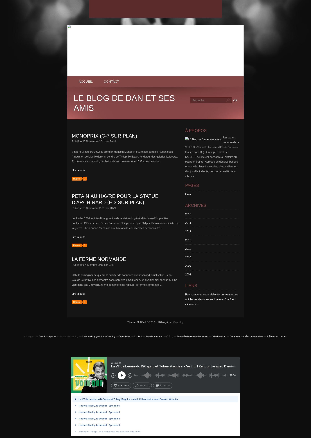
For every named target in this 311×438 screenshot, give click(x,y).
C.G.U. (169, 336)
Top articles (124, 336)
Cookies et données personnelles (246, 336)
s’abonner (123, 386)
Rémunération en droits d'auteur (192, 336)
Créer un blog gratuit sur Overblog (98, 336)
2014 (188, 222)
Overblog (178, 322)
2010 (188, 257)
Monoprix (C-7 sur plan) (104, 136)
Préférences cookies (277, 336)
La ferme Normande (99, 259)
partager (144, 386)
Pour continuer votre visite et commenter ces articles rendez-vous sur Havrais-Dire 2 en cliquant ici (211, 299)
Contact (111, 81)
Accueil (86, 81)
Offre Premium (219, 336)
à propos (165, 386)
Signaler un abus (154, 336)
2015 (188, 214)
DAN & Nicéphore (48, 336)
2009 (188, 265)
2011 (188, 248)
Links (188, 194)
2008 (188, 274)
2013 (188, 231)
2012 (188, 240)
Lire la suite (78, 170)
